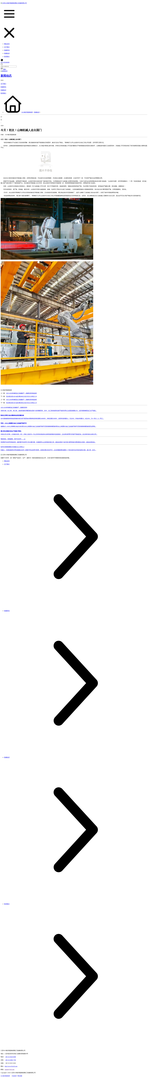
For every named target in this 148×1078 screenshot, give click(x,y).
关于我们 (3, 83)
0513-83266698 (5, 62)
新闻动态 (6, 75)
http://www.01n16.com (11, 1066)
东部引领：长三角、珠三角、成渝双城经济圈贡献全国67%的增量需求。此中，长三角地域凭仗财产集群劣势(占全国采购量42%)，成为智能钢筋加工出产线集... (49, 410)
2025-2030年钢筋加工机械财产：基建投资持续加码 (21, 393)
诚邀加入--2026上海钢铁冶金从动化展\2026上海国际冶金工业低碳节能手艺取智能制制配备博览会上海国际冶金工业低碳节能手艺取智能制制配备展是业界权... (48, 426)
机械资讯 (3, 87)
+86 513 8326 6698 (10, 1057)
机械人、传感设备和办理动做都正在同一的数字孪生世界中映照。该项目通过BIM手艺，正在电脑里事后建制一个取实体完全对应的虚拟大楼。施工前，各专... (48, 450)
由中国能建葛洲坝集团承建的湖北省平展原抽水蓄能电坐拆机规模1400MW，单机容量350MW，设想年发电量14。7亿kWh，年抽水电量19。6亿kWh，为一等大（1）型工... (52, 418)
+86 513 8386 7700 (10, 1060)
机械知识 (3, 90)
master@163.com (9, 1069)
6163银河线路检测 (27, 112)
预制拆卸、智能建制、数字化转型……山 (13, 439)
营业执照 (14, 1075)
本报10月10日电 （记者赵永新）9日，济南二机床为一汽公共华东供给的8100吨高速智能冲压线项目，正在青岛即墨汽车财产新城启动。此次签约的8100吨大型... (49, 434)
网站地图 (20, 1075)
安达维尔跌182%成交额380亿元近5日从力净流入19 (21, 396)
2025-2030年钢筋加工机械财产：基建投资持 (14, 407)
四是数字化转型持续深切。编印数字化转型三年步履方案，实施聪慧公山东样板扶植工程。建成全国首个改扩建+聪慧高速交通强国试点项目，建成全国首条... (48, 442)
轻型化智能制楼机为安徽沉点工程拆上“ (13, 447)
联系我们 (3, 93)
